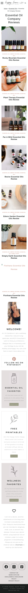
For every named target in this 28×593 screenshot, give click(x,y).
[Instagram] (14, 566)
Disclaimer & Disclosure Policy (14, 578)
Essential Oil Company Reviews (10, 54)
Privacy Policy (14, 581)
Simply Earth (15, 253)
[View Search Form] (25, 3)
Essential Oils (13, 8)
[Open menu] (2, 3)
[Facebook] (6, 566)
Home (5, 8)
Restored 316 (14, 590)
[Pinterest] (22, 566)
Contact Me (14, 573)
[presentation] (14, 38)
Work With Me (14, 575)
